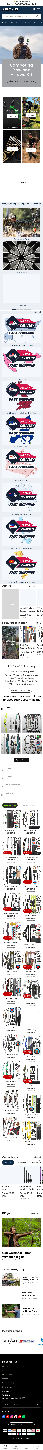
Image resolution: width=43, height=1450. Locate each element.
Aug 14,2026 (25, 1283)
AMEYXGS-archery (20, 1260)
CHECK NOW (21, 182)
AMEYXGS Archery (24, 1438)
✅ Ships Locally (8, 1374)
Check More (27, 81)
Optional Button (21, 760)
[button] (38, 9)
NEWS (13, 81)
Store (4, 1370)
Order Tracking (8, 1383)
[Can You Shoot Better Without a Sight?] (21, 1232)
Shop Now (12, 116)
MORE (38, 623)
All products (7, 1366)
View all (37, 203)
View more (10, 605)
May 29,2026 (6, 1260)
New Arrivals (7, 1387)
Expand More (35, 1213)
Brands (5, 1379)
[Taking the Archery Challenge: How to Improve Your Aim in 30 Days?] (11, 1279)
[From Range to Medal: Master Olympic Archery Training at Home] (11, 1295)
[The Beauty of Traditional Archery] (11, 1311)
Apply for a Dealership (20, 690)
